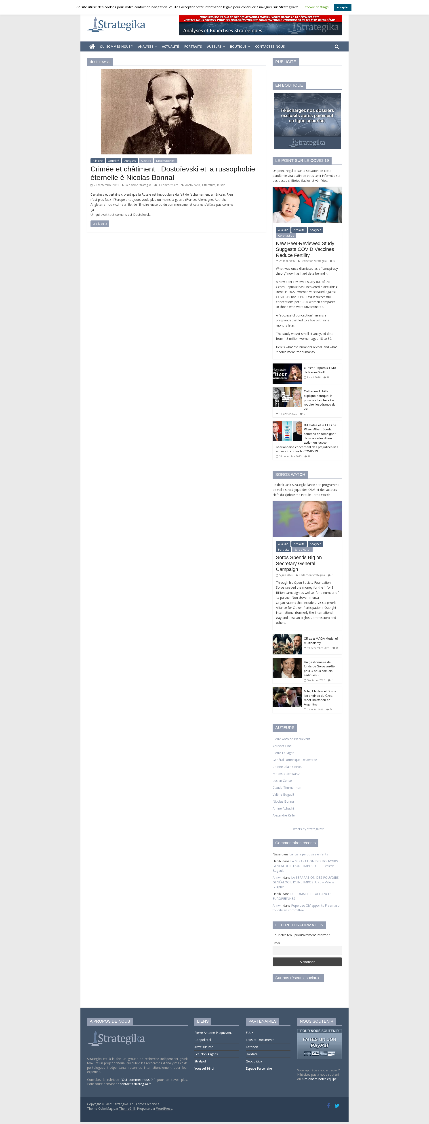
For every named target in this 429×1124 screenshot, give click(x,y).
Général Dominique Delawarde (295, 760)
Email (276, 943)
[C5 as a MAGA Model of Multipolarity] (287, 637)
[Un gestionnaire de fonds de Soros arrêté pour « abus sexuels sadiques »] (287, 660)
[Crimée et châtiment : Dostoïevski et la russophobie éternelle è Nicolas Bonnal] (176, 72)
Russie (221, 185)
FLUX (249, 1032)
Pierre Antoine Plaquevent (291, 739)
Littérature (208, 185)
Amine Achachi (283, 808)
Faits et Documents (260, 1040)
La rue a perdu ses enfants (308, 854)
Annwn (277, 877)
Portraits (193, 46)
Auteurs (214, 46)
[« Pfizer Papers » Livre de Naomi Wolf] (287, 366)
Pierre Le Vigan (283, 753)
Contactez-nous (270, 46)
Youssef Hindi (282, 746)
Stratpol (200, 1061)
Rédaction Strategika (139, 185)
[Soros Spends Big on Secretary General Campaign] (307, 503)
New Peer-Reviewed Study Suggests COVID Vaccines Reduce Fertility (305, 249)
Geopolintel (202, 1040)
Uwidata (252, 1054)
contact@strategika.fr (135, 1084)
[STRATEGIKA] (116, 1031)
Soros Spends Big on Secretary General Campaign (299, 563)
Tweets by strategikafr (307, 829)
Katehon (252, 1047)
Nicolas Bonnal (165, 161)
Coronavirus (286, 235)
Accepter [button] (343, 7)
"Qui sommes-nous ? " (139, 1079)
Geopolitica (254, 1061)
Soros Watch (302, 549)
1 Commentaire (168, 185)
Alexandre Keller (284, 815)
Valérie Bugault (283, 794)
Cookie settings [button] (317, 7)
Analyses (145, 46)
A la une (98, 161)
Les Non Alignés (206, 1054)
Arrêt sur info (203, 1047)
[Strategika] (92, 46)
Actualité (170, 46)
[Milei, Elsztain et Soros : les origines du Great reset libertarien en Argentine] (287, 689)
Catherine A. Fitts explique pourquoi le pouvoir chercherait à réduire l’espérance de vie (320, 399)
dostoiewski (192, 185)
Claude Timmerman (287, 787)
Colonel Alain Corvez (287, 767)
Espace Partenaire (259, 1068)
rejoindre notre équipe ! (321, 1079)
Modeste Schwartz (286, 773)
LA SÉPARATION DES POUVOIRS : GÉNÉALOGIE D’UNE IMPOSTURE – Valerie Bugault (306, 866)
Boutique (238, 46)
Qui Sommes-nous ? (116, 46)
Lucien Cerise (282, 780)
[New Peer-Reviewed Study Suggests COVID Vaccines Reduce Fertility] (307, 189)
